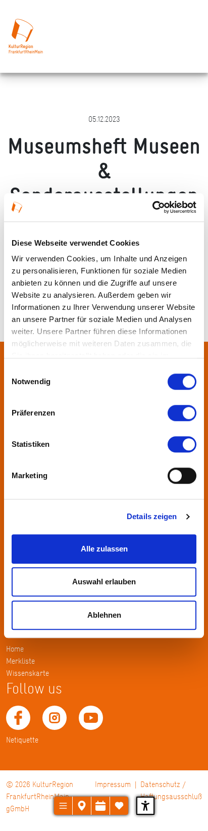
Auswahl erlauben (104, 581)
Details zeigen (152, 516)
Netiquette (22, 739)
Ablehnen (104, 615)
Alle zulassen (104, 548)
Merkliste (20, 661)
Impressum (113, 784)
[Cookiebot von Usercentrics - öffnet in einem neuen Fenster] (152, 207)
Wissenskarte (27, 673)
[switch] (182, 413)
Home (15, 648)
